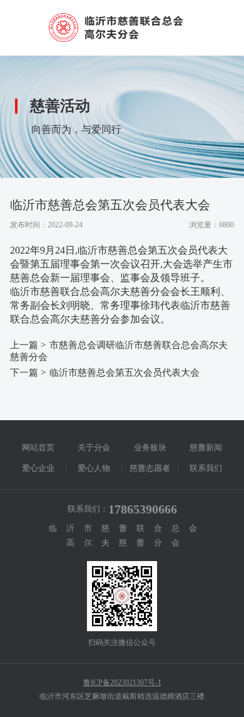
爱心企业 (38, 468)
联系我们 (206, 468)
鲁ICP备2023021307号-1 (122, 682)
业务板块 (150, 447)
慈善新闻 (206, 447)
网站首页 (38, 447)
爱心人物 (94, 468)
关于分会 (94, 447)
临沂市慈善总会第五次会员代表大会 (124, 373)
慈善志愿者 (150, 468)
